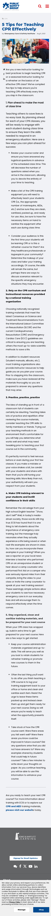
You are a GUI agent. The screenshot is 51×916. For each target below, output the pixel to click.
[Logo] (11, 6)
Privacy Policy (14, 902)
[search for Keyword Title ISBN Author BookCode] (41, 6)
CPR (5, 19)
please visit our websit (19, 810)
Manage (22, 910)
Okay (41, 910)
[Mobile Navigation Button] (47, 6)
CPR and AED (13, 806)
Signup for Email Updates (25, 858)
